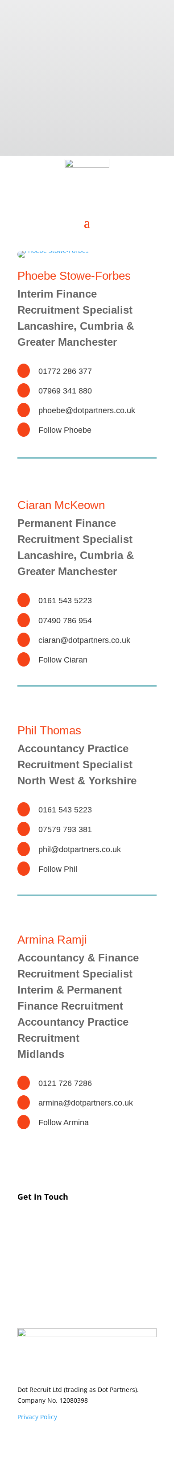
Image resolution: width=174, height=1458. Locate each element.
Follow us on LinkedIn (79, 1291)
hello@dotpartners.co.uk (84, 1263)
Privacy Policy (37, 1416)
